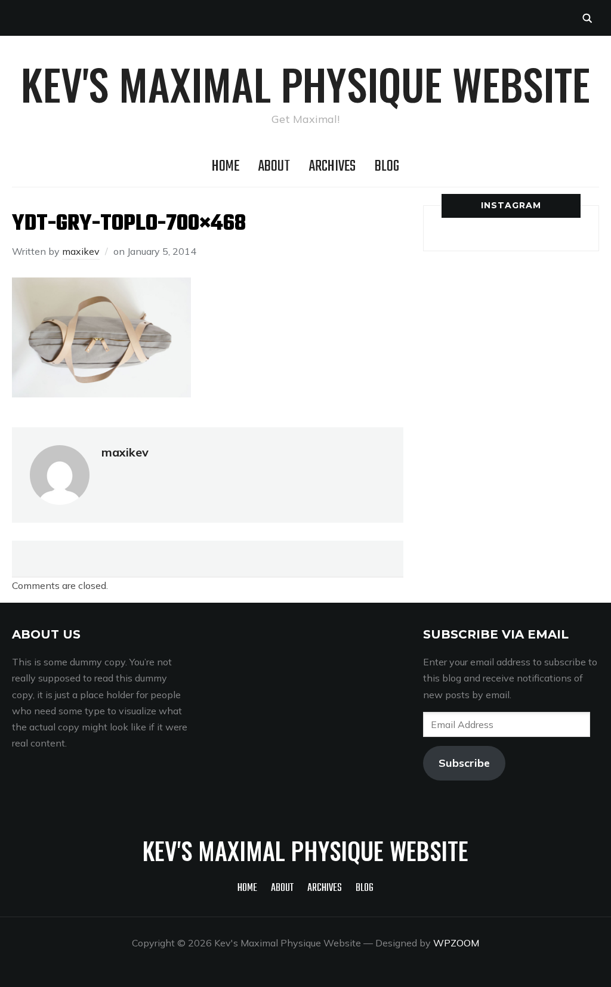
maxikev (81, 251)
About (274, 166)
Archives (332, 166)
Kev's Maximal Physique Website (305, 84)
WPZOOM (456, 943)
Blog (387, 166)
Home (225, 166)
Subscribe (464, 763)
